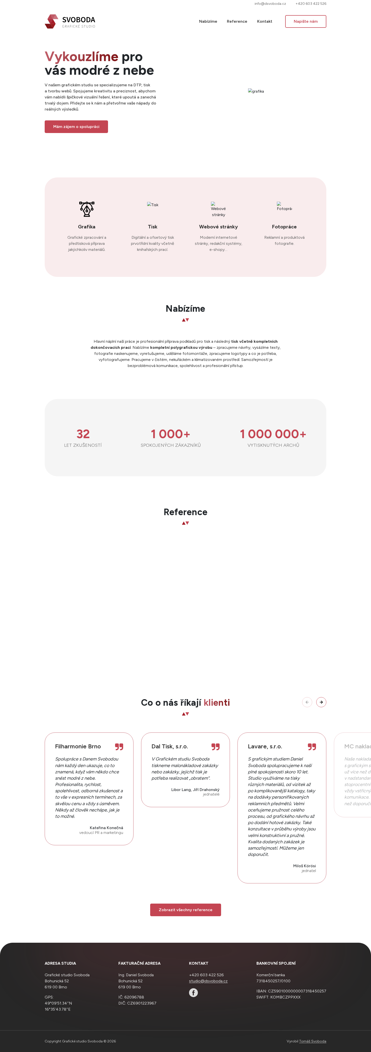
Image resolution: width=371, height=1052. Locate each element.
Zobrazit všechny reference (186, 909)
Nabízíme (208, 21)
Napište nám (306, 21)
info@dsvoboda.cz (270, 4)
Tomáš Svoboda (312, 1041)
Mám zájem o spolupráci (76, 126)
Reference (237, 21)
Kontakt (264, 21)
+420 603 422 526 (311, 4)
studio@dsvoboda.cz (208, 980)
